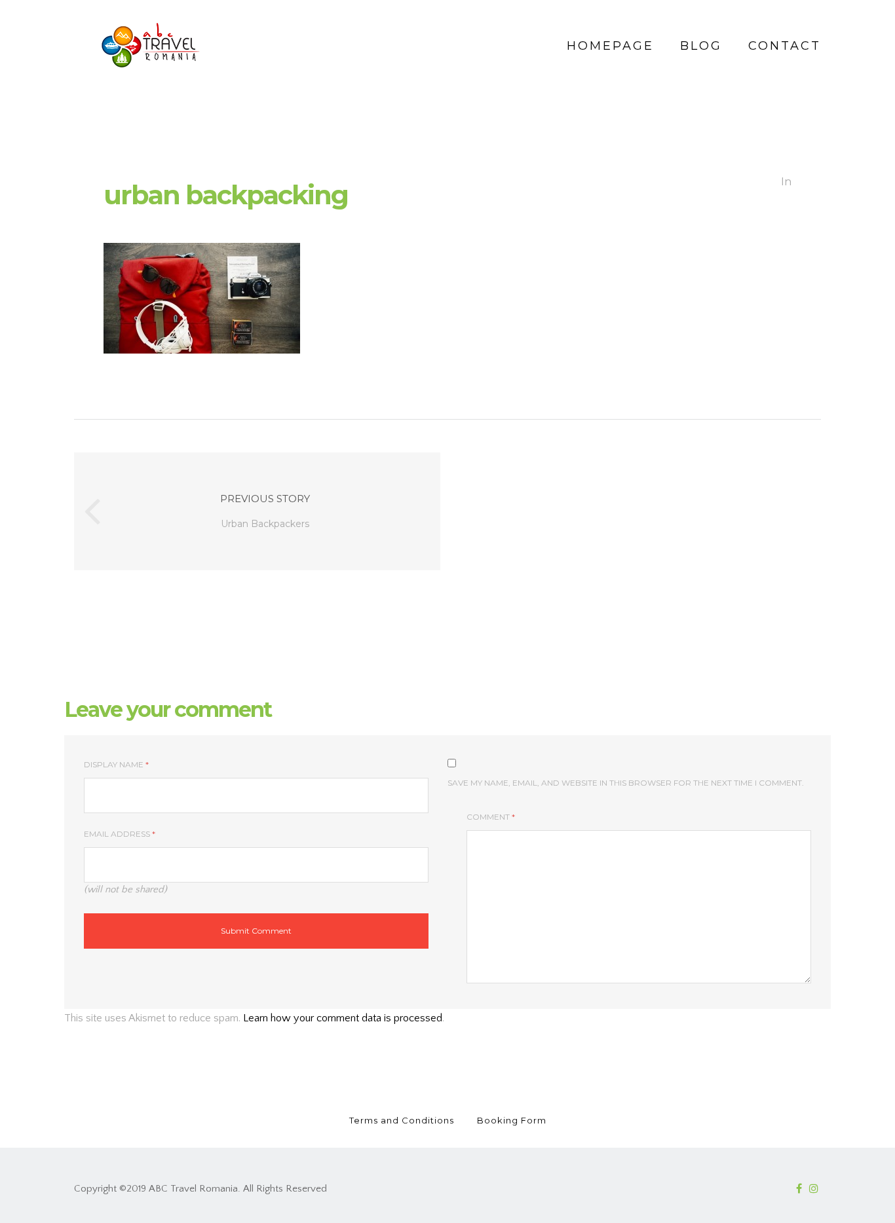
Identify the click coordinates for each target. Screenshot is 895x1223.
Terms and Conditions (401, 1120)
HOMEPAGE (610, 46)
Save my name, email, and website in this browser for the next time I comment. (625, 783)
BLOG (701, 46)
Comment (491, 817)
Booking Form (511, 1120)
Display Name (116, 764)
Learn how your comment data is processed (342, 1018)
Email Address (119, 834)
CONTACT (784, 46)
